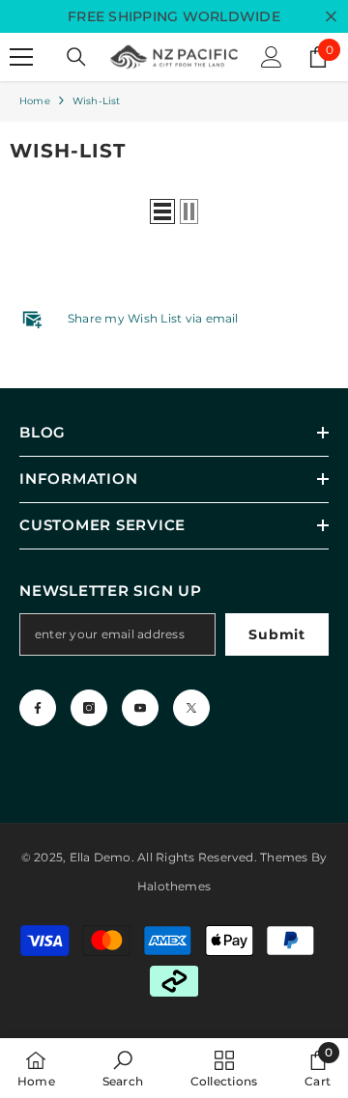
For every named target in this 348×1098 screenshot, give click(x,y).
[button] (162, 211)
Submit (276, 634)
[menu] (21, 57)
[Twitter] (191, 708)
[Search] (76, 57)
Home (34, 101)
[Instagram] (89, 708)
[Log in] (271, 57)
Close (331, 17)
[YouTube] (140, 708)
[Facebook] (37, 708)
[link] (123, 1068)
